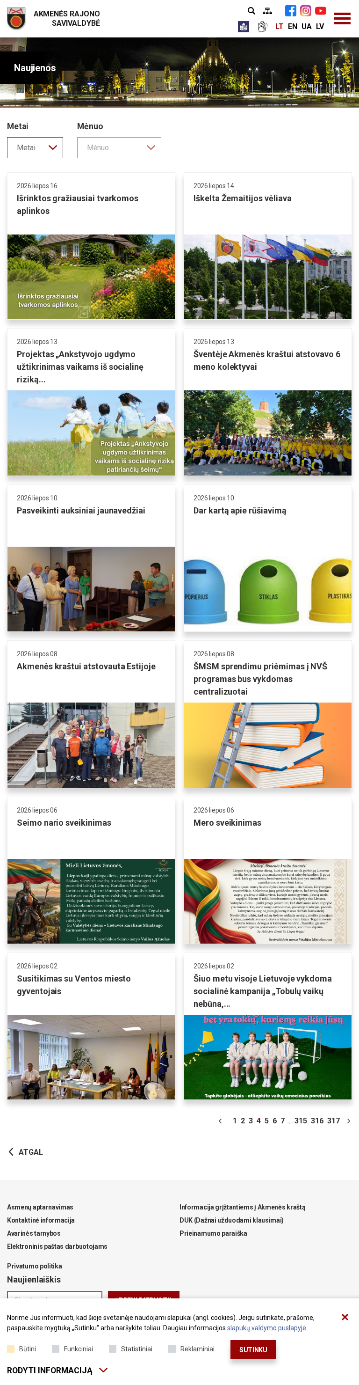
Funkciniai (78, 1349)
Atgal (31, 1152)
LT (279, 26)
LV (320, 26)
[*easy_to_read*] (243, 26)
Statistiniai (136, 1349)
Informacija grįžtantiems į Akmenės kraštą (242, 1207)
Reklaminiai (197, 1349)
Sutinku (253, 1350)
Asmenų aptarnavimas (40, 1207)
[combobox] (35, 147)
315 (300, 1120)
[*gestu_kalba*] (262, 26)
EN (292, 26)
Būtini (27, 1349)
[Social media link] (290, 10)
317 (333, 1120)
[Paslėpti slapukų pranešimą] (345, 1317)
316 (317, 1120)
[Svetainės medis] (267, 10)
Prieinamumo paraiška (213, 1233)
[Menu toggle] (342, 18)
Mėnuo (90, 126)
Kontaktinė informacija (41, 1220)
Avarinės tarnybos (34, 1233)
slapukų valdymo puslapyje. (267, 1328)
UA (307, 26)
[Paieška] (251, 10)
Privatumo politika (34, 1266)
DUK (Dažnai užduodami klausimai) (232, 1220)
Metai (18, 126)
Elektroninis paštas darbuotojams (57, 1246)
